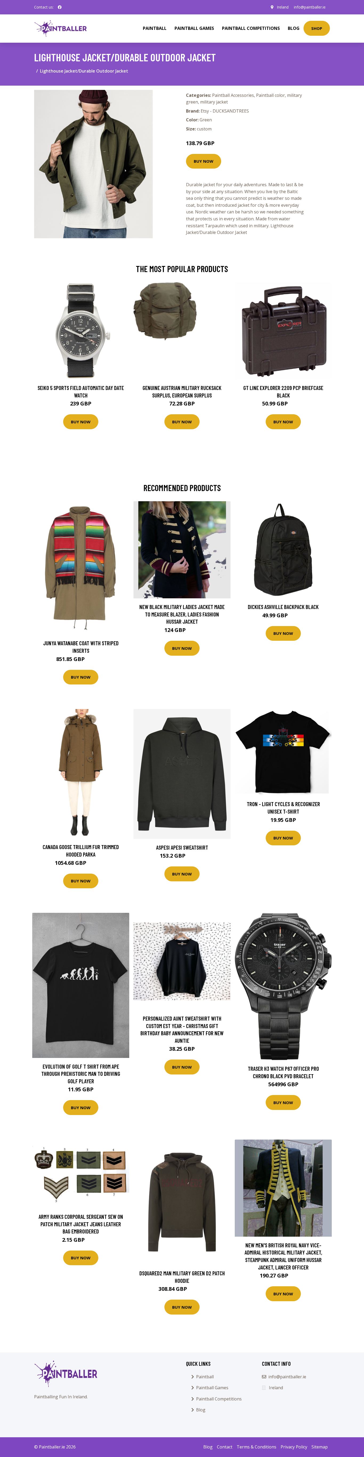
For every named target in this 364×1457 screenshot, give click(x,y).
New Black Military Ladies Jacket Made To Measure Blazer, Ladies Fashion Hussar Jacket (182, 614)
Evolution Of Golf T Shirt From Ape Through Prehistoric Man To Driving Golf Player (80, 1073)
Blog (294, 28)
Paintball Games (194, 28)
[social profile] (60, 7)
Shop (316, 28)
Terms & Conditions (256, 1447)
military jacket (214, 102)
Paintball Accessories (233, 95)
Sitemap (320, 1447)
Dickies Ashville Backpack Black (283, 606)
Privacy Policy (294, 1447)
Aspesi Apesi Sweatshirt (182, 847)
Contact (224, 1447)
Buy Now (203, 161)
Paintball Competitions (251, 28)
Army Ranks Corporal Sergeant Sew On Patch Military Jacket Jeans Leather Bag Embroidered (81, 1224)
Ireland (283, 7)
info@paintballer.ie (310, 7)
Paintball (155, 28)
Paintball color (270, 95)
